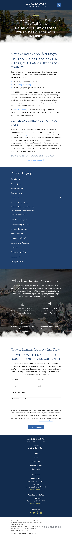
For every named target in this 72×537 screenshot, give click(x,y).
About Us (36, 461)
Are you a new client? (18, 392)
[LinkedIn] (34, 513)
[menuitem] (36, 179)
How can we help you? (19, 399)
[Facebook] (31, 513)
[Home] (35, 4)
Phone (14, 386)
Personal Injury (36, 465)
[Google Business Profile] (41, 513)
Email (39, 386)
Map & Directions (36, 489)
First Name (15, 379)
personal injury (32, 135)
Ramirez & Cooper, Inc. (21, 110)
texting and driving (24, 85)
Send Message (36, 427)
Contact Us (36, 469)
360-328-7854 (36, 448)
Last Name (40, 379)
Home (36, 457)
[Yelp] (38, 513)
